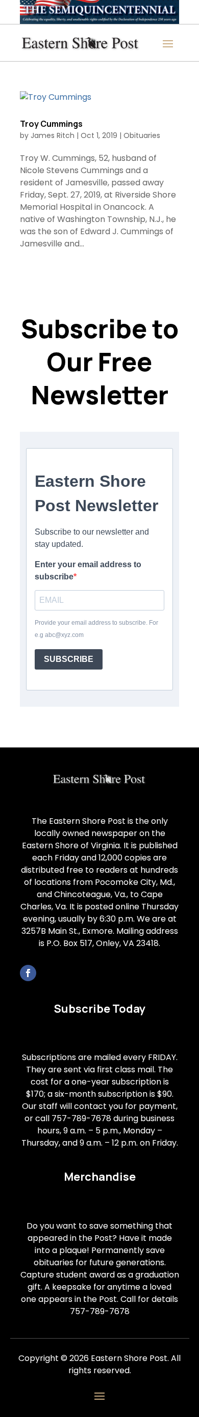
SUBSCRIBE (68, 659)
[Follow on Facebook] (28, 973)
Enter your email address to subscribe (88, 570)
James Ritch (52, 135)
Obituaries (141, 135)
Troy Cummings (51, 123)
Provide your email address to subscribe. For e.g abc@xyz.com (96, 628)
